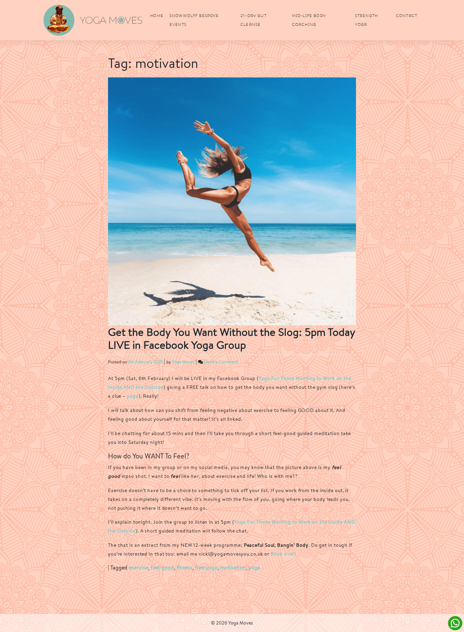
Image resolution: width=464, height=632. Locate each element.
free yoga (206, 567)
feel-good (162, 567)
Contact (406, 15)
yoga (133, 396)
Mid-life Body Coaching (309, 20)
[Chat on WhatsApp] (455, 622)
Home (156, 15)
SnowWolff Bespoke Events (194, 20)
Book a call (283, 553)
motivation (233, 567)
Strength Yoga (366, 20)
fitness (184, 567)
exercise (138, 567)
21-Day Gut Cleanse (253, 20)
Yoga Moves (183, 362)
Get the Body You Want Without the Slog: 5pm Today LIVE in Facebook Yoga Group (231, 338)
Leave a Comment (221, 362)
